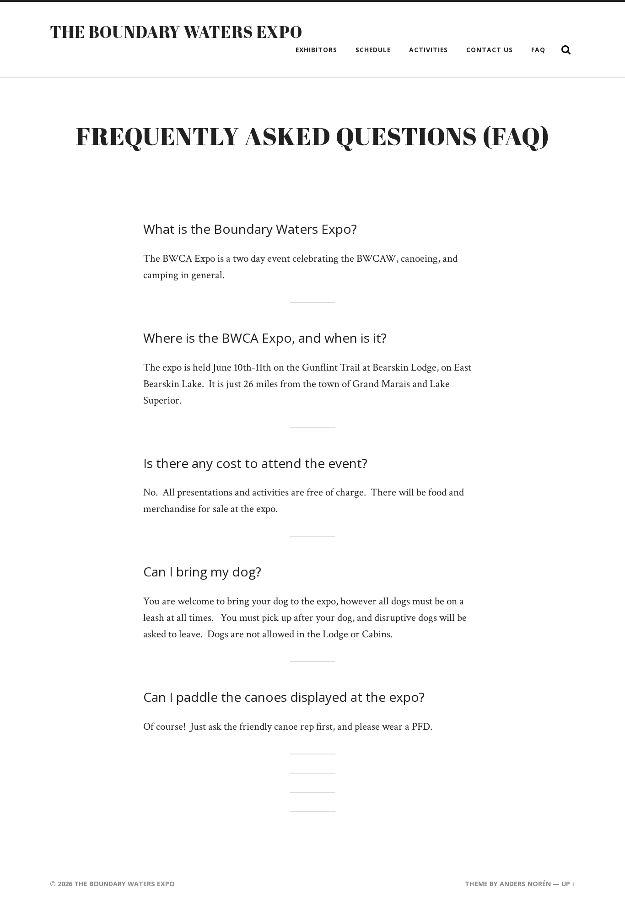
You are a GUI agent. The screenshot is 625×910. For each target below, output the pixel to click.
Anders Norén (525, 883)
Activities (428, 49)
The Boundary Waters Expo (176, 32)
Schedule (373, 49)
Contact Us (489, 49)
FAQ (538, 49)
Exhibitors (316, 49)
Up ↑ (568, 883)
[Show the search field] (566, 50)
